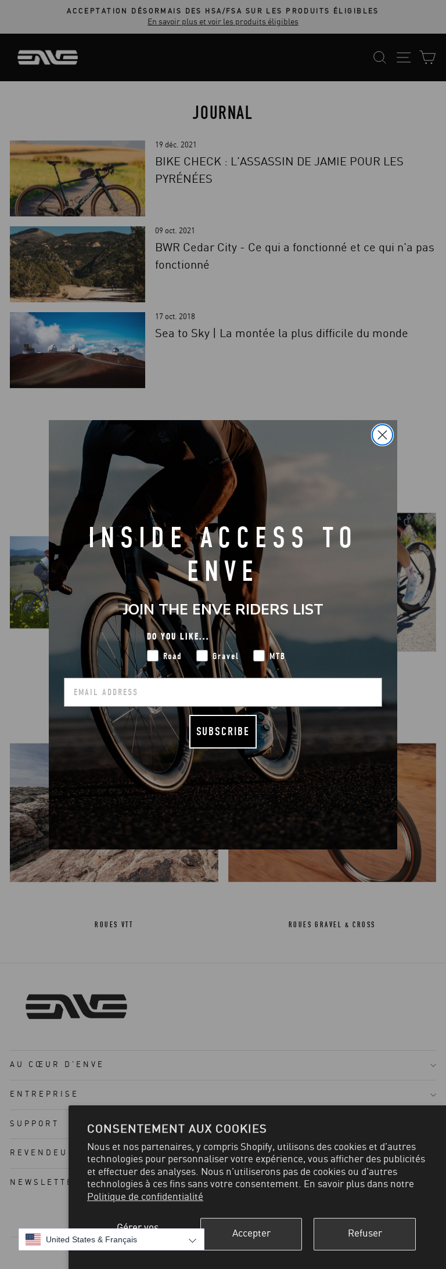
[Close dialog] (382, 435)
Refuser (365, 1233)
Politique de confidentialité (145, 1197)
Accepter (251, 1233)
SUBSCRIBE (223, 731)
